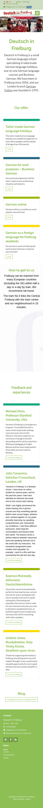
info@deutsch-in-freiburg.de (16, 7)
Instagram (5, 739)
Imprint (5, 758)
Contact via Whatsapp (11, 3)
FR (10, 2)
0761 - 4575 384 (23, 2)
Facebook (10, 739)
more (9, 149)
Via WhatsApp (11, 727)
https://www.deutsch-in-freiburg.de (18, 733)
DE (4, 2)
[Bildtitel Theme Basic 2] (19, 15)
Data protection (9, 755)
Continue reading (13, 457)
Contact (6, 752)
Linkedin (15, 739)
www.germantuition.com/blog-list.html (21, 699)
